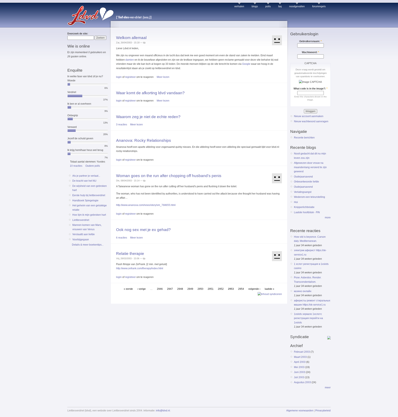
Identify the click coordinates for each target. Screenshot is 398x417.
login (119, 77)
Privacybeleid (323, 410)
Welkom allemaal (131, 37)
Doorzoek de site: (77, 33)
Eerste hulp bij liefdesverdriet (88, 195)
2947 (170, 288)
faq (280, 6)
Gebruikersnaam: (310, 41)
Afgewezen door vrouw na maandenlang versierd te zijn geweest (310, 167)
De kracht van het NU (84, 180)
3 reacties (121, 124)
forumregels (319, 6)
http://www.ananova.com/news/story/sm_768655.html (146, 205)
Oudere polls (92, 165)
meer (328, 387)
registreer (130, 77)
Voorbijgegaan (80, 239)
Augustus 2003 (302, 382)
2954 (241, 288)
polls (268, 6)
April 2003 (300, 362)
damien (129, 59)
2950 (200, 288)
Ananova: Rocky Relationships (143, 140)
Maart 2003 (300, 357)
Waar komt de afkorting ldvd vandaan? (150, 93)
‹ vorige (141, 288)
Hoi (296, 202)
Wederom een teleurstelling (309, 197)
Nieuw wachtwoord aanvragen (311, 121)
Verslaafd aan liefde (83, 234)
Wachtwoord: (310, 52)
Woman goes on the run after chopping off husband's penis (168, 176)
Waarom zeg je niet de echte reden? (148, 117)
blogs (255, 6)
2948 (180, 288)
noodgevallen (297, 6)
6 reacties (121, 237)
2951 (211, 288)
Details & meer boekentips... (87, 244)
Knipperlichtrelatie (304, 207)
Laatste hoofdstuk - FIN (307, 212)
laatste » (269, 288)
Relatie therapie (130, 253)
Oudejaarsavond (303, 176)
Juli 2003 (299, 377)
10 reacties (76, 165)
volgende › (254, 288)
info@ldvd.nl (163, 410)
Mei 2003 (299, 367)
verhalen (239, 6)
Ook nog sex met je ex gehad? (143, 229)
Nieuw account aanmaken (308, 116)
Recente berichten (304, 137)
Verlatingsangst (302, 192)
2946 (160, 288)
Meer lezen (163, 77)
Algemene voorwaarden (299, 410)
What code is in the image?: (311, 88)
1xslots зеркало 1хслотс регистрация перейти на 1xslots (308, 318)
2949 (190, 288)
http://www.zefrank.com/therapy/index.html (139, 268)
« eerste (128, 288)
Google (246, 63)
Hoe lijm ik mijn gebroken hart (89, 214)
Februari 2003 (302, 351)
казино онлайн (302, 291)
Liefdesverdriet (80, 220)
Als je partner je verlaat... (86, 175)
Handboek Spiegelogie (85, 200)
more (328, 217)
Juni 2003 (299, 372)
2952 (221, 288)
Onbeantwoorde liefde (306, 181)
